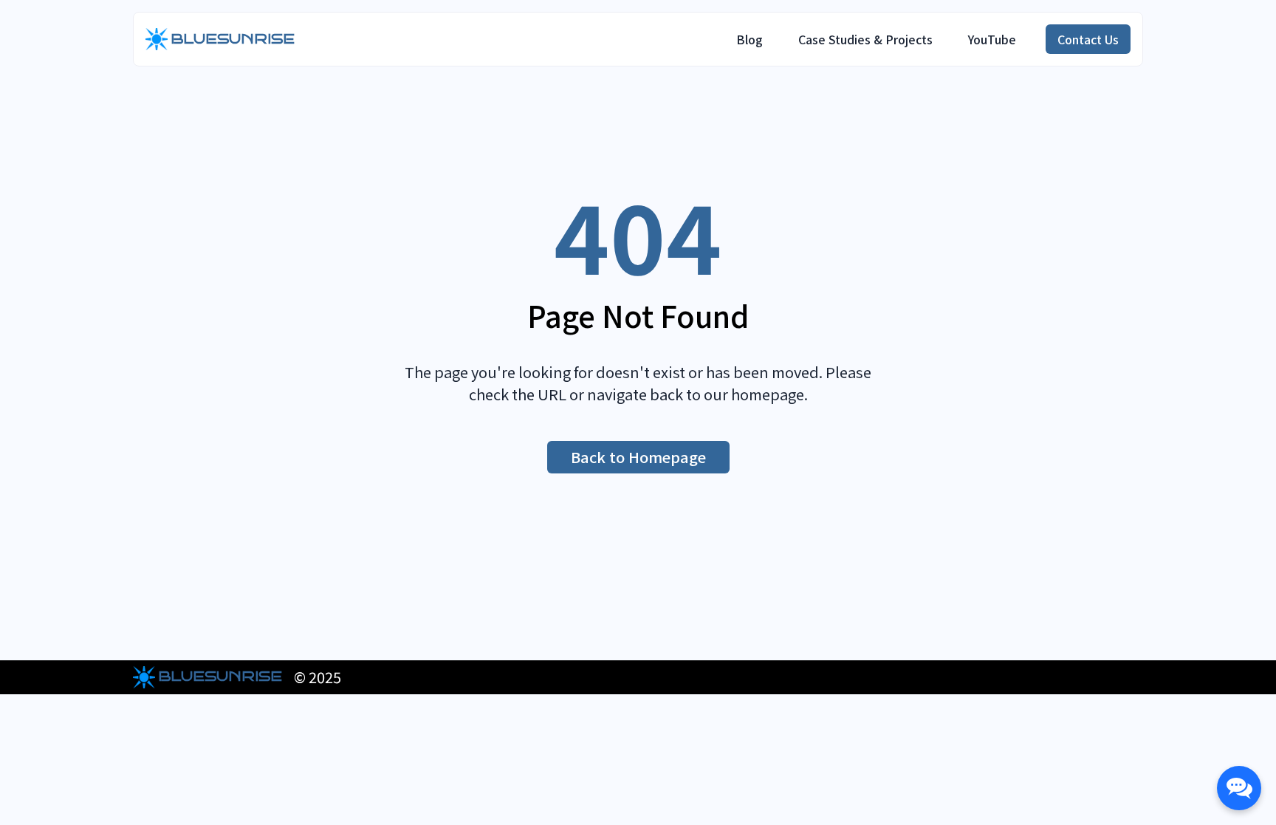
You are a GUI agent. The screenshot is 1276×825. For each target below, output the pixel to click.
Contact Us (1088, 39)
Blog (749, 39)
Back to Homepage (638, 457)
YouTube (992, 39)
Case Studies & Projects (865, 39)
